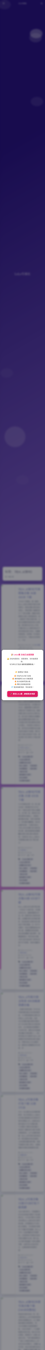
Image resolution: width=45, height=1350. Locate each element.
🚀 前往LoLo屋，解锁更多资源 (22, 694)
